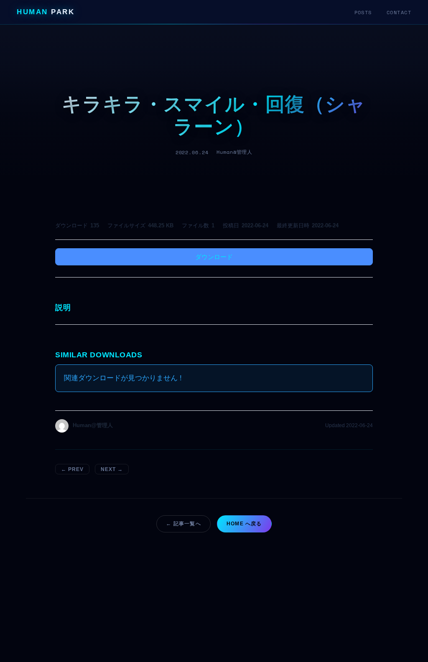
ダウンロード (214, 256)
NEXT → (112, 469)
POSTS (363, 12)
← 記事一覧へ (183, 524)
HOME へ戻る (244, 524)
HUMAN (45, 12)
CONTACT (399, 12)
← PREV (72, 469)
